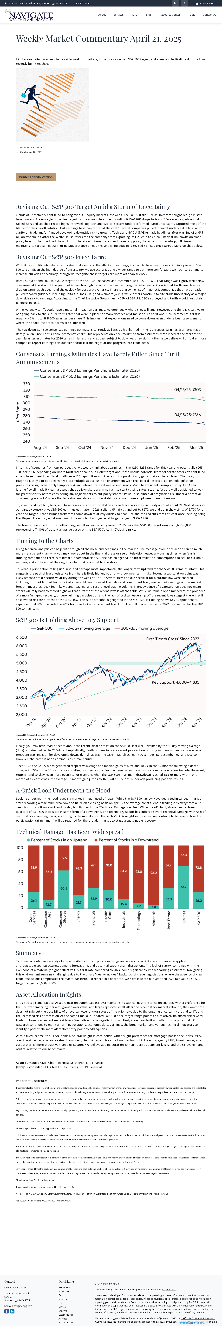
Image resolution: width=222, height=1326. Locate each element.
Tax (60, 1303)
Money (62, 1306)
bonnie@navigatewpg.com (18, 1305)
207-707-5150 (82, 3)
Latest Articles (66, 1314)
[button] (102, 14)
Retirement (64, 1287)
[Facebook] (184, 3)
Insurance (64, 1299)
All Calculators (66, 1322)
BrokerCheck (169, 1289)
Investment (64, 1291)
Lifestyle (63, 1310)
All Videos (64, 1318)
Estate (62, 1295)
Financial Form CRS (109, 1283)
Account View (206, 3)
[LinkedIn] (175, 3)
